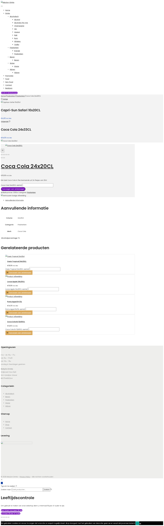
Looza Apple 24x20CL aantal (16, 289)
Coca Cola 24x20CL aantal (11, 185)
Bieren (12, 57)
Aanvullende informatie (14, 200)
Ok (137, 523)
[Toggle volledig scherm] (4, 517)
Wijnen (12, 69)
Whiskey (17, 41)
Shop (7, 425)
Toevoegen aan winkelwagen (13, 189)
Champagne (19, 26)
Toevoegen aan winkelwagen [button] (20, 272)
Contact (8, 85)
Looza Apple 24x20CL (16, 281)
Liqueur (17, 32)
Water (12, 63)
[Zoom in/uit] (2, 517)
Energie (17, 51)
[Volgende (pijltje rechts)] (4, 520)
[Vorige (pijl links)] (2, 157)
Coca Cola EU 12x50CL (16, 322)
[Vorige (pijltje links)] (2, 520)
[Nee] (140, 523)
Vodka (16, 44)
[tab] (70, 200)
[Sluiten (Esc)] (8, 517)
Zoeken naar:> (6, 489)
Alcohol (17, 19)
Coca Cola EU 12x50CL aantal (16, 329)
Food (7, 79)
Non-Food (9, 82)
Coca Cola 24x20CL (27, 166)
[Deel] (6, 517)
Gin (15, 29)
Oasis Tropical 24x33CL (16, 261)
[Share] (4, 154)
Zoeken (47, 489)
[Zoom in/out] (8, 154)
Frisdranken (14, 48)
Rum (16, 38)
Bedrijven (8, 88)
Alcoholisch (14, 16)
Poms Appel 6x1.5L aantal (15, 309)
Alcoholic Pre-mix (21, 23)
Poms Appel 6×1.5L (14, 302)
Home (7, 10)
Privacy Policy (25, 477)
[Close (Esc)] (2, 154)
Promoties (9, 76)
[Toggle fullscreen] (6, 154)
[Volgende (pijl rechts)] (4, 157)
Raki (15, 35)
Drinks (7, 13)
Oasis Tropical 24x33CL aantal (17, 269)
